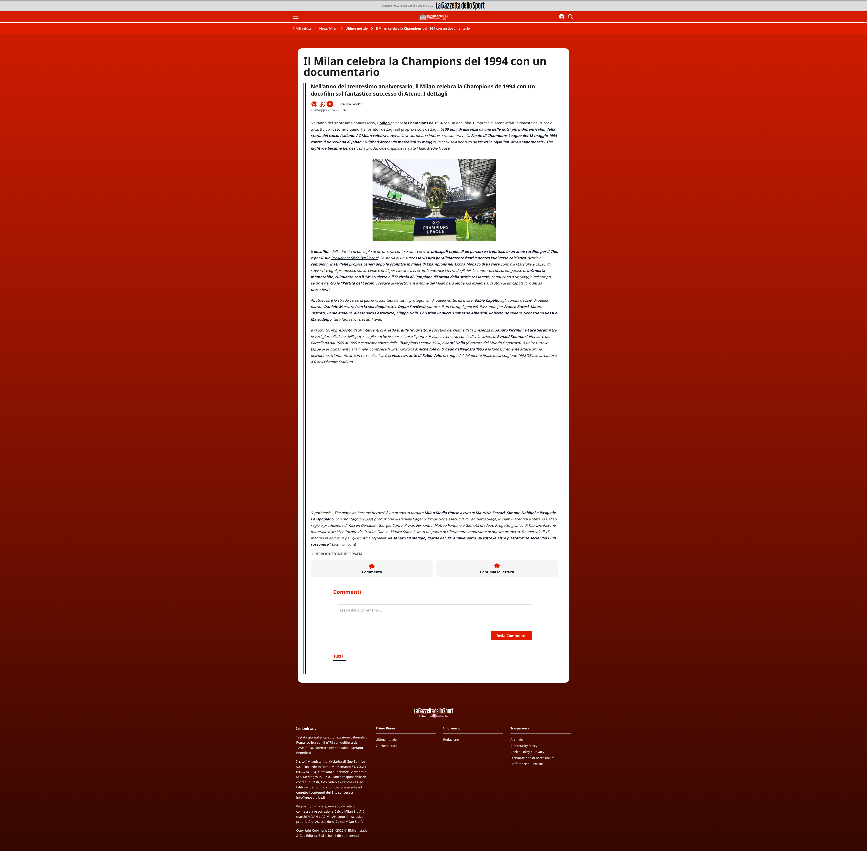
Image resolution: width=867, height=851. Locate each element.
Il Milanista (302, 28)
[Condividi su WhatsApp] (314, 104)
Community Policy (523, 745)
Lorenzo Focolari (351, 104)
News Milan (328, 28)
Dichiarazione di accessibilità (532, 758)
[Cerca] (571, 17)
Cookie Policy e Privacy (527, 752)
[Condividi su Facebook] (322, 104)
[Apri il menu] (296, 17)
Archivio (516, 739)
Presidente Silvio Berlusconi (354, 257)
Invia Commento (511, 635)
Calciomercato (386, 745)
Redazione (451, 739)
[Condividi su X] (330, 104)
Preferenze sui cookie (526, 764)
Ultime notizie (356, 28)
